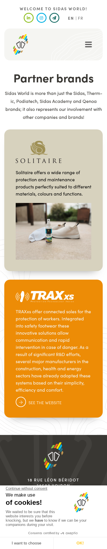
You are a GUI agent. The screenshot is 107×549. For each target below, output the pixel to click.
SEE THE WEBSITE (45, 402)
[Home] (20, 44)
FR (81, 18)
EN (71, 18)
